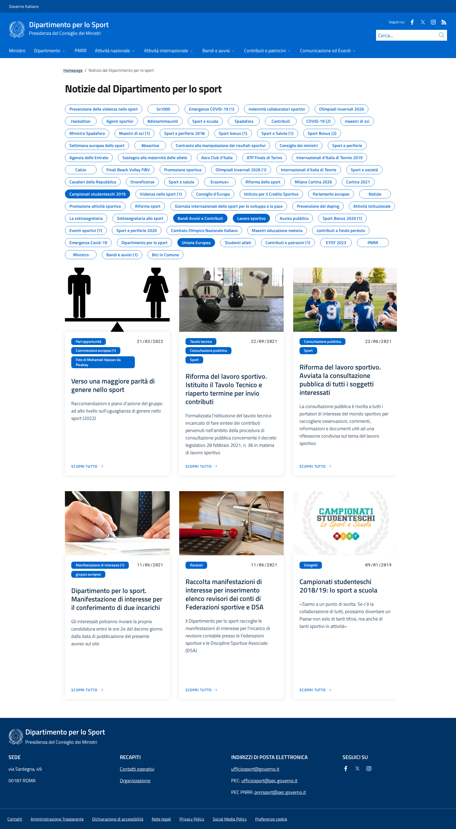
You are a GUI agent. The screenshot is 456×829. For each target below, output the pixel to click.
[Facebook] (410, 21)
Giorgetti (310, 565)
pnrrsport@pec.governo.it (280, 792)
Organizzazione (135, 780)
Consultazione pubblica (208, 350)
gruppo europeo (88, 574)
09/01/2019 (378, 564)
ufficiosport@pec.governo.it (269, 780)
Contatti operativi (137, 769)
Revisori (196, 565)
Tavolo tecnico (201, 341)
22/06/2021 (378, 341)
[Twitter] (420, 21)
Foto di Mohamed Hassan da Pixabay (98, 362)
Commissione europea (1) (96, 350)
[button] (271, 819)
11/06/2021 (150, 564)
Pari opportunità (88, 341)
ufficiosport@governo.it (255, 769)
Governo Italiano (24, 6)
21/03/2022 (150, 341)
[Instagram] (431, 21)
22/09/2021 (264, 341)
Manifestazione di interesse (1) (100, 565)
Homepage (73, 70)
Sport (194, 360)
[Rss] (441, 21)
